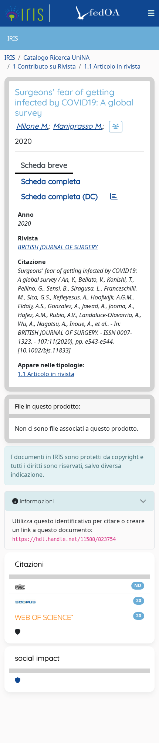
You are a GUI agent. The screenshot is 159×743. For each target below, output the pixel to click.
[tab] (114, 196)
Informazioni (36, 501)
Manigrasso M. (77, 126)
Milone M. (32, 126)
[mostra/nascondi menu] (151, 13)
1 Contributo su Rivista (44, 66)
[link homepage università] (99, 13)
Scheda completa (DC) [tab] (59, 196)
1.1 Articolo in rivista (112, 66)
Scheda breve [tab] (44, 165)
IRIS (9, 57)
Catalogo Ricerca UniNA (56, 57)
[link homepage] (27, 13)
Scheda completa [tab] (50, 181)
